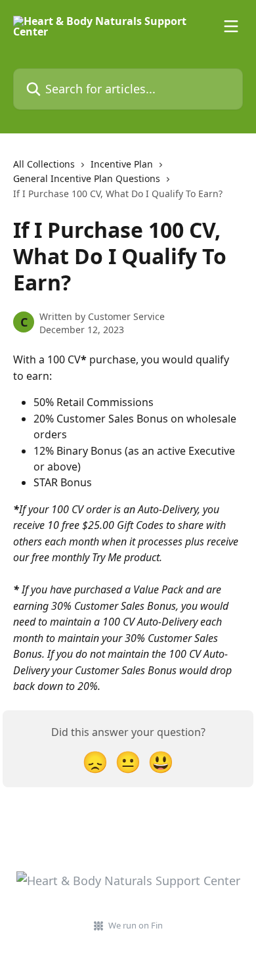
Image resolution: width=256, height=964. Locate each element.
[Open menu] (231, 26)
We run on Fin (135, 925)
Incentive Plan (122, 164)
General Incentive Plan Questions (86, 178)
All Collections (44, 164)
